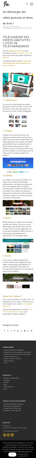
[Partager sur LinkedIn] (18, 330)
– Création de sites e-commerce (12, 359)
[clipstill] (18, 120)
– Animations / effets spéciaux (12, 410)
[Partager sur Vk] (24, 330)
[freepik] (18, 165)
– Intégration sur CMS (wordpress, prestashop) (17, 352)
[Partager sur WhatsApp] (11, 330)
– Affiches (6, 382)
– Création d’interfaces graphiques (13, 350)
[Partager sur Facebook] (4, 330)
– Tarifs (5, 363)
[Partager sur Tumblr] (21, 330)
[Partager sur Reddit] (28, 330)
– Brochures (6, 380)
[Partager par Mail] (31, 330)
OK (12, 454)
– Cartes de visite (8, 387)
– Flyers (5, 384)
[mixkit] (18, 245)
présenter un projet (24, 53)
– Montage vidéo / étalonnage (12, 408)
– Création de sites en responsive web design (16, 354)
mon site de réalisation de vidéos (17, 310)
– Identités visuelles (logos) (11, 378)
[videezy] (18, 207)
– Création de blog (8, 361)
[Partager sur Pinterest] (14, 330)
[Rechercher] (26, 4)
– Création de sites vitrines (11, 356)
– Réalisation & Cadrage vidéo (12, 406)
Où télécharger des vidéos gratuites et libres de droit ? (18, 17)
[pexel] (18, 281)
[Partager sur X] (8, 330)
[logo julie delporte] (15, 4)
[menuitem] (26, 4)
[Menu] (30, 4)
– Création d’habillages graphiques (13, 404)
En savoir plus (22, 454)
